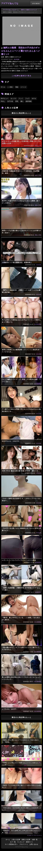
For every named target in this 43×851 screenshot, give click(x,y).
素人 (22, 101)
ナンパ (21, 98)
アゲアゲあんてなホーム (11, 10)
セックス (13, 98)
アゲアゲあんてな (9, 3)
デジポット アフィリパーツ (34, 835)
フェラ (27, 98)
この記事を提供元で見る (21, 76)
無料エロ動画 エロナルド (29, 10)
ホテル (34, 98)
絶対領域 (28, 101)
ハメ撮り (10, 87)
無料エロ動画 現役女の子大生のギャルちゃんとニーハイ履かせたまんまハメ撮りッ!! (20, 50)
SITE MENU (36, 3)
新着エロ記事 (26, 839)
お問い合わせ (34, 844)
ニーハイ (23, 87)
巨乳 (16, 101)
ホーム (8, 839)
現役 (16, 87)
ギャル (3, 87)
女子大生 (10, 101)
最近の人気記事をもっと (21, 113)
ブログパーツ (23, 844)
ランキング (20, 842)
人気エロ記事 (15, 839)
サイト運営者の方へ (11, 844)
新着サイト (29, 842)
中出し (3, 101)
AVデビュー (4, 98)
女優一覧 (35, 839)
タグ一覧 (13, 842)
